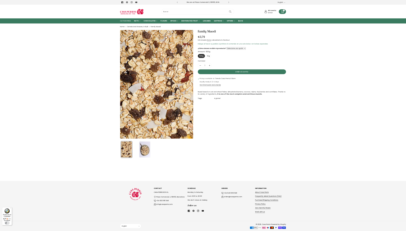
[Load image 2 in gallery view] (144, 149)
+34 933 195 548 (162, 201)
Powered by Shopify (278, 224)
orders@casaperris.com (233, 197)
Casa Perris (266, 224)
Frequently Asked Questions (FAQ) (268, 196)
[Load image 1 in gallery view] (126, 149)
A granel (217, 98)
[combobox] (198, 11)
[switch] (7, 223)
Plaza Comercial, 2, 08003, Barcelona (170, 197)
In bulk (145, 27)
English (124, 226)
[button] (282, 11)
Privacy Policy (260, 204)
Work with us (260, 212)
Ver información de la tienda (210, 85)
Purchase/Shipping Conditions (266, 200)
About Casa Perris (262, 192)
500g (201, 56)
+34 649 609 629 (230, 193)
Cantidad (201, 61)
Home (122, 27)
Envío (209, 40)
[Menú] (10, 208)
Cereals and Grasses (135, 27)
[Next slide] (229, 2)
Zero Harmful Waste (262, 208)
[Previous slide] (177, 2)
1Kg (208, 56)
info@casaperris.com (164, 204)
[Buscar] (230, 11)
